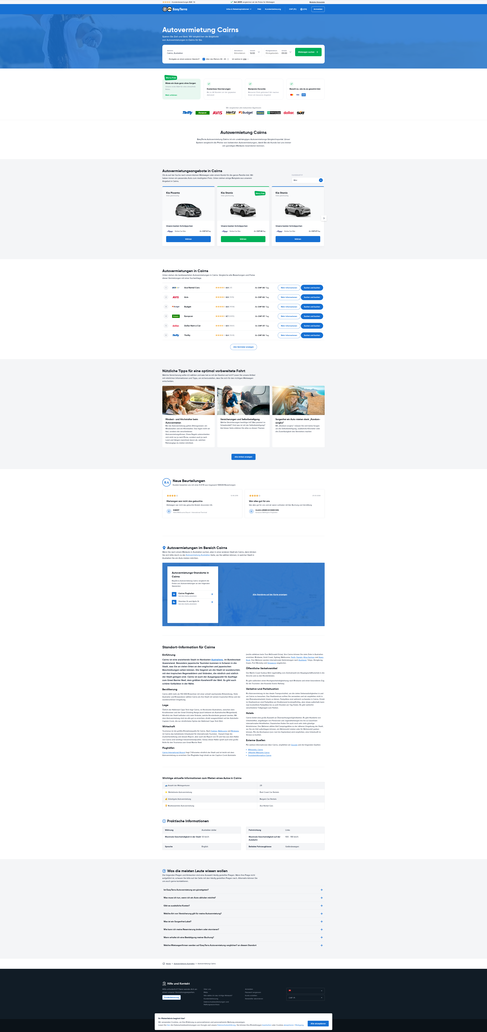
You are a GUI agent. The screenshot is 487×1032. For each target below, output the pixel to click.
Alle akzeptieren (318, 1023)
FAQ (259, 9)
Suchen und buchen (312, 287)
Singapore (271, 663)
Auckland (302, 660)
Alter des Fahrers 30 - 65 (216, 59)
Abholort (170, 50)
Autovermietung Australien (198, 555)
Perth (293, 657)
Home (168, 964)
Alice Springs (309, 657)
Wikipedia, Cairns (255, 749)
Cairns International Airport (173, 752)
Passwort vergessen (253, 992)
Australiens (217, 659)
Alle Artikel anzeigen (243, 456)
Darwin (299, 657)
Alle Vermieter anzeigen (243, 347)
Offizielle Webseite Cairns (258, 752)
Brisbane (235, 731)
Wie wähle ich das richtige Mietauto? (218, 995)
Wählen (188, 239)
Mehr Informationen (289, 287)
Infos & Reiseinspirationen (237, 9)
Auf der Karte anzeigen (187, 596)
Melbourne (222, 731)
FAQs (206, 992)
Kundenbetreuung (273, 9)
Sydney (214, 731)
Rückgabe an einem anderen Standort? (184, 59)
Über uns (207, 989)
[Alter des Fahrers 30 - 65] (204, 59)
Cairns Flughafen (186, 593)
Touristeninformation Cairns (259, 755)
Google (294, 745)
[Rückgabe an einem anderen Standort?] (166, 59)
